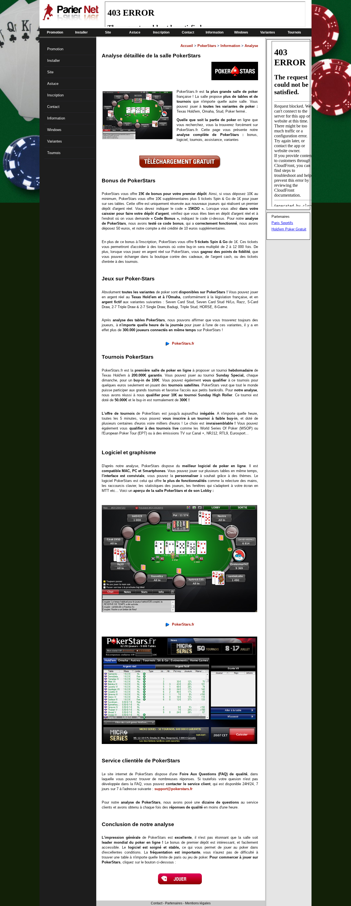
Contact (188, 32)
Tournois (294, 32)
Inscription (161, 32)
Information (214, 32)
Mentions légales (198, 903)
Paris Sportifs (282, 223)
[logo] (70, 19)
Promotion (55, 32)
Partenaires (173, 903)
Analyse (251, 46)
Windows (241, 32)
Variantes (267, 32)
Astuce (134, 32)
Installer (81, 32)
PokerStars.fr (183, 343)
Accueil (186, 46)
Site (108, 32)
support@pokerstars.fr (173, 789)
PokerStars (206, 46)
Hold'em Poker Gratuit (288, 229)
